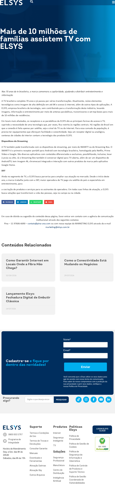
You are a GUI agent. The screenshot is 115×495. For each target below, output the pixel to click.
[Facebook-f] (94, 400)
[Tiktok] (79, 400)
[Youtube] (101, 400)
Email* (66, 350)
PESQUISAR (61, 400)
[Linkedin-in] (109, 400)
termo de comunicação (94, 379)
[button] (7, 202)
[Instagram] (86, 400)
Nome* (67, 339)
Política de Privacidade (78, 386)
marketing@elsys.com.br (58, 227)
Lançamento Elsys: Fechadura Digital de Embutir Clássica (28, 297)
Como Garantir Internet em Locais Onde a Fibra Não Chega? (27, 264)
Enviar (85, 367)
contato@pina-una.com (39, 223)
